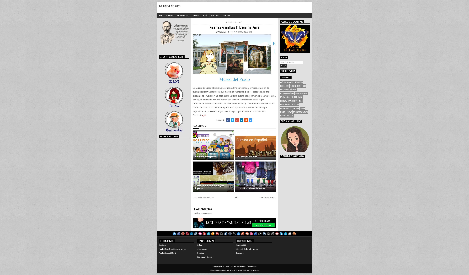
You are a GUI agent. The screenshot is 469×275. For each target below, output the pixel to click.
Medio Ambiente (285, 104)
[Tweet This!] (228, 120)
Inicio (237, 197)
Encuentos (240, 253)
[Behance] (255, 233)
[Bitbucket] (225, 233)
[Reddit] (247, 233)
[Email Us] (289, 233)
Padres (302, 108)
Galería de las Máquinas (288, 89)
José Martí (169, 15)
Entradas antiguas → (268, 197)
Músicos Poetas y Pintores (289, 108)
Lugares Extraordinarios (288, 101)
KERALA (282, 97)
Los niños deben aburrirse (251, 188)
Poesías (289, 112)
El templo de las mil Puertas (247, 249)
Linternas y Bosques (205, 257)
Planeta (282, 112)
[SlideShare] (281, 233)
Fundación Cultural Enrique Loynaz (172, 249)
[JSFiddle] (264, 233)
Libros (288, 97)
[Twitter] (174, 233)
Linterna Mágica (297, 97)
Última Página (284, 115)
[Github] (221, 233)
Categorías (195, 15)
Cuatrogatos (202, 249)
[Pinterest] (187, 233)
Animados (290, 82)
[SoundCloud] (212, 233)
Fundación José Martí (167, 253)
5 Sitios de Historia (247, 156)
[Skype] (285, 233)
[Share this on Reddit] (246, 120)
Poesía (205, 15)
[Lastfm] (217, 233)
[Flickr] (200, 233)
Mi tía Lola (295, 104)
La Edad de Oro (169, 6)
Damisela (162, 245)
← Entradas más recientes (203, 197)
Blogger (253, 267)
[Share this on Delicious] (250, 120)
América (283, 82)
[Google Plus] (183, 233)
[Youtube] (204, 233)
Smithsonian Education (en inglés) (209, 187)
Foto (304, 86)
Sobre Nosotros (182, 15)
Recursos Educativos (235, 22)
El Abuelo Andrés (295, 86)
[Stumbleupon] (242, 233)
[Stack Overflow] (268, 233)
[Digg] (234, 233)
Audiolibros (215, 15)
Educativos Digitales (205, 156)
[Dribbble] (251, 233)
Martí (301, 101)
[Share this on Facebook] (232, 120)
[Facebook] (178, 233)
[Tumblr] (230, 233)
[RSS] (294, 233)
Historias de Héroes (287, 93)
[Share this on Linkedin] (241, 120)
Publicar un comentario (244, 32)
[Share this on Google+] (237, 120)
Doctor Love (284, 86)
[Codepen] (259, 233)
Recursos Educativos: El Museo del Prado (235, 27)
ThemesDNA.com (223, 270)
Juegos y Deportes (301, 93)
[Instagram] (195, 233)
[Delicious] (238, 233)
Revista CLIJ (241, 245)
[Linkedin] (191, 233)
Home (160, 15)
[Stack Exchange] (272, 233)
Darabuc (200, 253)
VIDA (292, 115)
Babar (199, 245)
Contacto (226, 15)
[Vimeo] (208, 233)
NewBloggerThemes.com (250, 270)
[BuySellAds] (277, 233)
